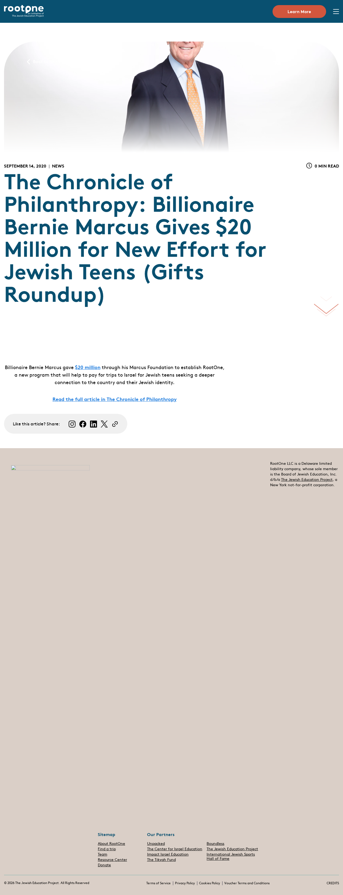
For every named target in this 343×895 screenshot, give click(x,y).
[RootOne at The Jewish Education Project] (24, 15)
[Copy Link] (114, 424)
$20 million (87, 366)
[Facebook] (82, 424)
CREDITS (333, 883)
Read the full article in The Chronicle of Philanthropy (115, 398)
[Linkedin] (93, 424)
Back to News (46, 61)
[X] (104, 424)
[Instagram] (72, 424)
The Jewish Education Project (307, 479)
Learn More (299, 11)
